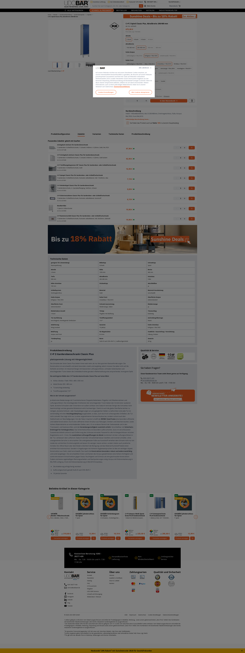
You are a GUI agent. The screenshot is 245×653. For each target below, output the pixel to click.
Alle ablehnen (144, 68)
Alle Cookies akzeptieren (140, 92)
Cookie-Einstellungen (106, 92)
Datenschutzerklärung (122, 87)
